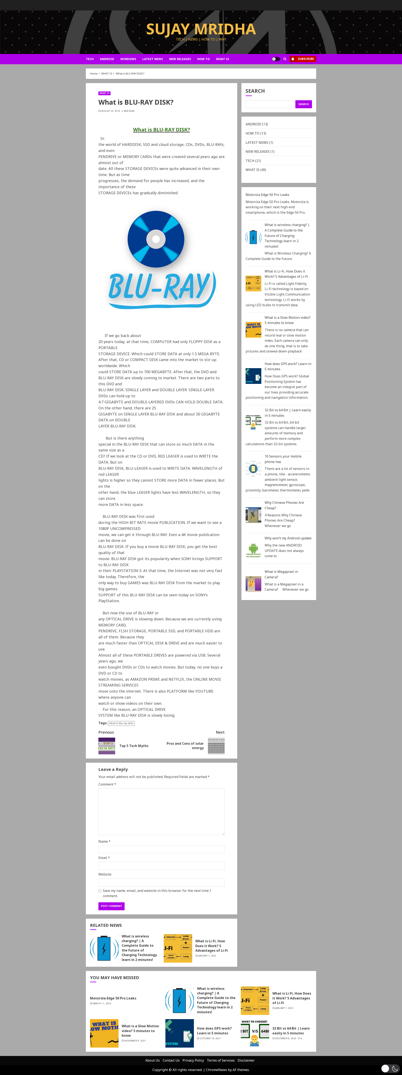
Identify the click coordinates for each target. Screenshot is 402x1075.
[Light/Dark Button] (276, 59)
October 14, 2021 (210, 1038)
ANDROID (107, 59)
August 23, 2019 (110, 111)
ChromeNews (216, 1070)
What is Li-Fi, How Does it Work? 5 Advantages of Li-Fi (211, 946)
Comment (107, 784)
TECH (90, 59)
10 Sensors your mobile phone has (283, 459)
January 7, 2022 (207, 955)
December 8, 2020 (285, 1038)
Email (104, 858)
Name (104, 842)
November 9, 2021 (135, 1040)
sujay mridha (201, 29)
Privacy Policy (193, 1060)
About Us (152, 1060)
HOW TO (203, 59)
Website (104, 874)
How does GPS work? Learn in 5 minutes (288, 366)
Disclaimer (246, 1060)
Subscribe (306, 59)
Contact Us (171, 1060)
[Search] (284, 59)
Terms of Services (221, 1060)
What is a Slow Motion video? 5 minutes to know (288, 320)
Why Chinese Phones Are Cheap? (284, 505)
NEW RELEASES (180, 59)
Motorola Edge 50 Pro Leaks (267, 194)
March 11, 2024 (102, 1003)
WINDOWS (128, 59)
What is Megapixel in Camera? (281, 574)
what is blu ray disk (121, 723)
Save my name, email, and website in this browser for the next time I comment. (157, 893)
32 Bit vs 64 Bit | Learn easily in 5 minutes (288, 413)
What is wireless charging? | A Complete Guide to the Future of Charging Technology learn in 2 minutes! (139, 948)
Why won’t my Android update (288, 538)
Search (255, 91)
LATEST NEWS (152, 59)
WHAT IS (222, 59)
